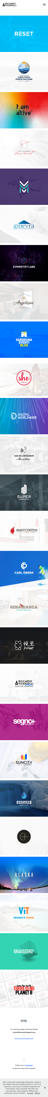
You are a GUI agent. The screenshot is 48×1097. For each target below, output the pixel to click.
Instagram (29, 1065)
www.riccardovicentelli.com (24, 1038)
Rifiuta (37, 1093)
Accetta (30, 1093)
